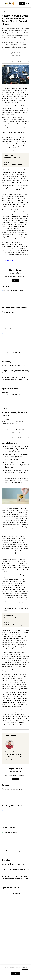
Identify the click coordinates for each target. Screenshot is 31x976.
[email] (20, 61)
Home (3, 11)
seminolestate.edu (7, 260)
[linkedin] (13, 61)
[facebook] (10, 61)
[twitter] (15, 61)
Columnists (5, 408)
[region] (15, 970)
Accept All (15, 973)
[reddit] (18, 61)
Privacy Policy (25, 969)
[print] (28, 61)
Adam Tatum (15, 426)
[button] (3, 4)
